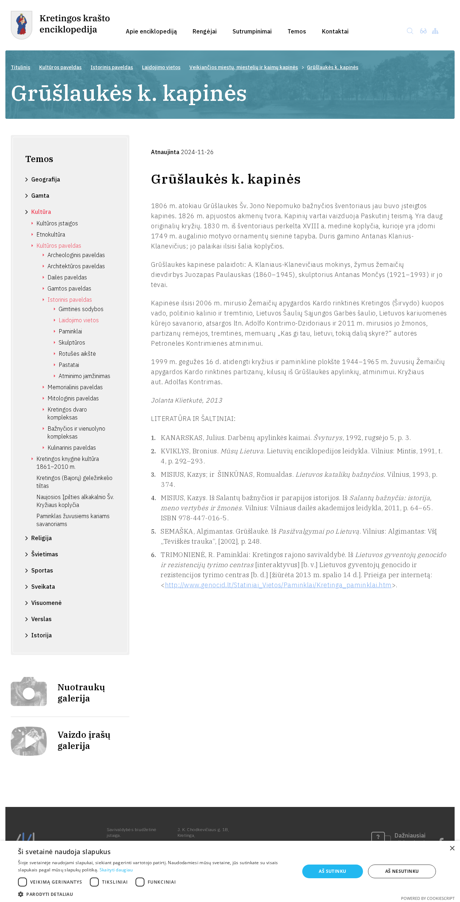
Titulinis (20, 67)
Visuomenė (46, 602)
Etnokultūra (50, 234)
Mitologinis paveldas (73, 398)
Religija (41, 538)
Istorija (41, 635)
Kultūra (41, 211)
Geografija (45, 179)
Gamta (40, 195)
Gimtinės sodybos (81, 309)
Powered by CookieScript (428, 898)
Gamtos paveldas (69, 288)
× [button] (452, 848)
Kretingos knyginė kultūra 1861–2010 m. (67, 462)
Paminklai (70, 331)
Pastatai (69, 364)
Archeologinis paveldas (76, 255)
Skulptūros (72, 342)
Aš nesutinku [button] (402, 871)
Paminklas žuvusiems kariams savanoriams (73, 520)
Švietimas (44, 554)
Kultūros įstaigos (57, 223)
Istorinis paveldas (112, 67)
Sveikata (43, 586)
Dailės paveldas (67, 277)
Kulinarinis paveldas (71, 447)
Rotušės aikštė (77, 353)
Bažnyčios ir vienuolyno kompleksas (76, 432)
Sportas (42, 570)
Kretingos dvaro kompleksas (67, 413)
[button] (154, 893)
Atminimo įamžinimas (84, 376)
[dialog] (230, 871)
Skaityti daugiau (116, 870)
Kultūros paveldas (60, 67)
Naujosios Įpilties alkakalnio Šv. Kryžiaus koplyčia (75, 500)
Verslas (41, 619)
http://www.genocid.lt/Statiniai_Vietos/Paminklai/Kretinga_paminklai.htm (278, 585)
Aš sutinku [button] (332, 871)
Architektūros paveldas (76, 266)
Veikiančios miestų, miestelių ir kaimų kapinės (243, 67)
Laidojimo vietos (161, 67)
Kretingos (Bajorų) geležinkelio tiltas (74, 481)
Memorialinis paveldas (75, 387)
